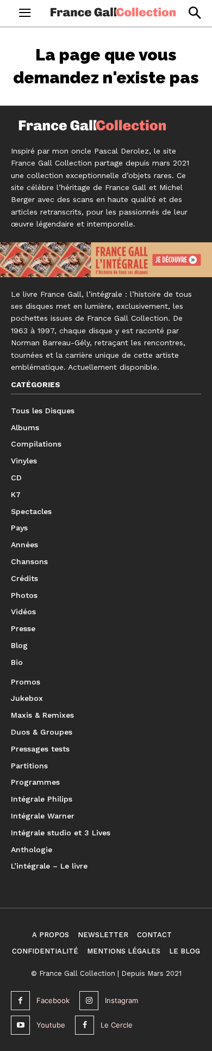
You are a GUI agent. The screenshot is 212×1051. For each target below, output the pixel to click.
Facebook (53, 1000)
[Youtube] (20, 1025)
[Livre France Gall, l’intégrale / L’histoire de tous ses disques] (106, 260)
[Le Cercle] (84, 1025)
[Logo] (113, 12)
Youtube (50, 1025)
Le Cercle (117, 1025)
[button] (194, 13)
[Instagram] (88, 1000)
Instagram (121, 1000)
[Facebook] (20, 1000)
